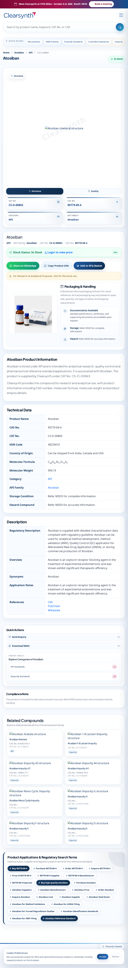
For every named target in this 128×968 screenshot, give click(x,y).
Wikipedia (54, 610)
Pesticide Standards (73, 41)
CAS (50, 602)
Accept (102, 956)
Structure (36, 191)
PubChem (54, 606)
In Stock (118, 58)
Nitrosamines (34, 41)
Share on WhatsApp (24, 265)
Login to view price (59, 252)
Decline (115, 956)
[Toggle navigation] (121, 15)
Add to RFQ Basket (91, 265)
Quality (94, 191)
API (30, 52)
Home (6, 52)
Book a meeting (103, 3)
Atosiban (19, 52)
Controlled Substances (98, 41)
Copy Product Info (58, 265)
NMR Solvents (52, 41)
